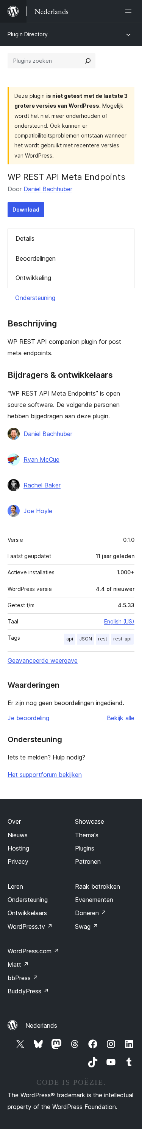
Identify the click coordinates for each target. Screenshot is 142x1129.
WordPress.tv (30, 926)
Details (25, 238)
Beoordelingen (36, 258)
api (69, 639)
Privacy (18, 861)
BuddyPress (28, 991)
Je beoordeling (28, 718)
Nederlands (41, 1025)
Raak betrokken (97, 886)
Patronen (88, 861)
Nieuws (18, 835)
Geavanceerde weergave (43, 660)
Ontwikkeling (33, 277)
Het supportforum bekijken (45, 774)
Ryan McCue (41, 459)
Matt (18, 964)
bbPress (23, 978)
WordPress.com (33, 951)
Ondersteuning (35, 298)
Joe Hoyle (37, 511)
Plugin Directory (28, 34)
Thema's (86, 835)
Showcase (89, 821)
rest (102, 639)
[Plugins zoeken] (87, 60)
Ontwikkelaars (27, 913)
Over (14, 821)
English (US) (119, 621)
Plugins (84, 848)
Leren (15, 886)
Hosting (18, 848)
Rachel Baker (42, 485)
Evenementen (94, 899)
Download (25, 209)
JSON (85, 639)
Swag (86, 926)
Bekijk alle (120, 718)
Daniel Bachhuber (47, 189)
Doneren (90, 913)
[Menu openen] (130, 11)
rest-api (122, 639)
